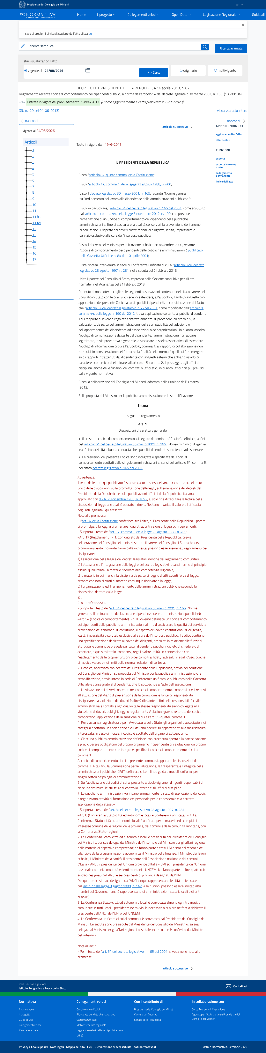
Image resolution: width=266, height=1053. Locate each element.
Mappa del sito (75, 1047)
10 (34, 204)
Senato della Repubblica (147, 1020)
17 (34, 259)
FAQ (90, 1047)
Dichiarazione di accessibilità (113, 1047)
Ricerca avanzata (231, 48)
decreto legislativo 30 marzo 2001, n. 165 (120, 193)
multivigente (227, 70)
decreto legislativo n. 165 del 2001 (117, 468)
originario (190, 70)
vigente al (35, 70)
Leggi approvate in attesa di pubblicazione (100, 1030)
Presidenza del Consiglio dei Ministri (154, 1009)
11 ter (36, 223)
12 (34, 229)
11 (34, 210)
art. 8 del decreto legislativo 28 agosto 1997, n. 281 (147, 809)
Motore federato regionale (91, 1025)
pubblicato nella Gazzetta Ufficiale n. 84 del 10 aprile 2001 (141, 253)
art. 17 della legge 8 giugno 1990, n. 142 (112, 886)
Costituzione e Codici (88, 1009)
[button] (88, 70)
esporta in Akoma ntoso (226, 165)
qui (90, 33)
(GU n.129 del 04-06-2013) (39, 110)
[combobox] (114, 46)
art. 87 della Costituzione (100, 520)
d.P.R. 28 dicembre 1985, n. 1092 (123, 499)
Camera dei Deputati (145, 1014)
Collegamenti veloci (30, 1025)
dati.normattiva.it (145, 1047)
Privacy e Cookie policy (33, 1047)
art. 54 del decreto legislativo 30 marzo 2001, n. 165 (148, 608)
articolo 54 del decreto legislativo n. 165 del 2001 (145, 208)
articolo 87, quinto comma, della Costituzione (121, 174)
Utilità (80, 1035)
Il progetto (24, 1014)
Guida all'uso (26, 1020)
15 (34, 247)
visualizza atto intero (232, 110)
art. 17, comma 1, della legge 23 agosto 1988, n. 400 (148, 531)
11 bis (36, 216)
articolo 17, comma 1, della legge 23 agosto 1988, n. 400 (130, 184)
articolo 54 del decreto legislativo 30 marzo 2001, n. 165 (125, 444)
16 (34, 253)
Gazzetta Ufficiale (87, 1020)
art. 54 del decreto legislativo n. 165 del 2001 (134, 951)
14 (34, 241)
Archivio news (27, 1009)
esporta (220, 158)
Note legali (57, 1047)
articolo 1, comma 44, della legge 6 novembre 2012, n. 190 (128, 213)
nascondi (31, 120)
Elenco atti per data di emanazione (96, 1014)
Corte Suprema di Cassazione (208, 1009)
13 (34, 235)
